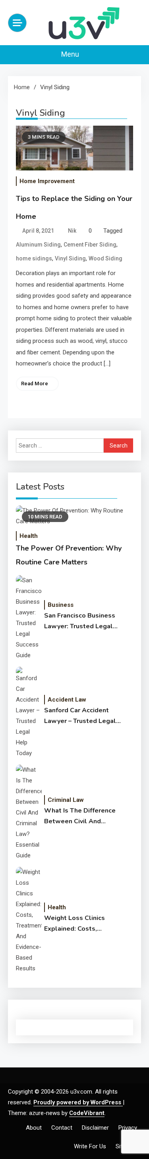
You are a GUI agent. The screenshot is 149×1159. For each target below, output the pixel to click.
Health (28, 535)
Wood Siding (105, 258)
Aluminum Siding (38, 244)
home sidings (34, 258)
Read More (34, 383)
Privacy (127, 1127)
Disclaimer (95, 1127)
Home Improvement (47, 181)
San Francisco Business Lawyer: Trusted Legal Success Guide (79, 621)
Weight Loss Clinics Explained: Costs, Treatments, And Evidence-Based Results (81, 924)
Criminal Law (66, 799)
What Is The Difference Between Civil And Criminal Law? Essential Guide (80, 816)
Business (61, 604)
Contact (61, 1127)
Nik (72, 231)
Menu (71, 54)
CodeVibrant (86, 1113)
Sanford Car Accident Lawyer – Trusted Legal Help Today (80, 716)
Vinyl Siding (70, 258)
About (34, 1127)
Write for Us (90, 1146)
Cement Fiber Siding (90, 244)
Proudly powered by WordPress (78, 1102)
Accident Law (67, 699)
